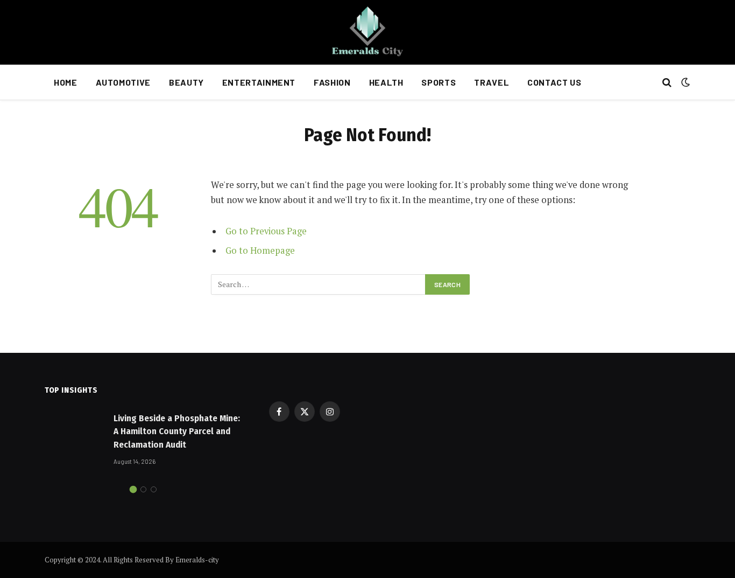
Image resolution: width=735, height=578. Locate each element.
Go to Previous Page (266, 231)
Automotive (123, 82)
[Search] (667, 83)
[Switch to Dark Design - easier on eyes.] (684, 82)
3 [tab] (154, 489)
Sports (438, 82)
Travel (491, 82)
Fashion (332, 82)
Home (65, 82)
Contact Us (554, 82)
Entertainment (258, 82)
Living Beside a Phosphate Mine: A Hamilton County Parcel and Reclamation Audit (177, 431)
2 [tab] (143, 489)
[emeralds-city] (367, 32)
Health (386, 82)
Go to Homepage (260, 250)
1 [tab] (133, 489)
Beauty (186, 82)
